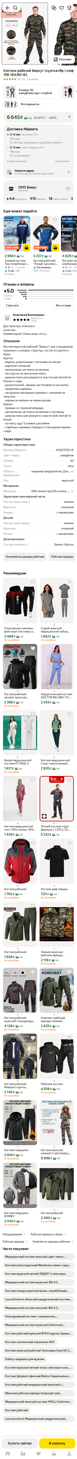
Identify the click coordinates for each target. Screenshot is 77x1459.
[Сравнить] (53, 7)
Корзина (54, 1454)
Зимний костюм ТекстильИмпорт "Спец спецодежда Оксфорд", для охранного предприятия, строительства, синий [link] (16, 262)
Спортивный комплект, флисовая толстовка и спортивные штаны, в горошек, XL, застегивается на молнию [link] (19, 630)
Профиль (69, 1454)
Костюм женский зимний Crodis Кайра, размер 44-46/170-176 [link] (55, 1152)
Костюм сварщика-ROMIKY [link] (16, 1214)
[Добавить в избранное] (61, 7)
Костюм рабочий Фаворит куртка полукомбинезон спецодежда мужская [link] (18, 1085)
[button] (31, 92)
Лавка (23, 1454)
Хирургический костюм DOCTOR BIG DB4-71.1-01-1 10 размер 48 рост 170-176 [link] (56, 696)
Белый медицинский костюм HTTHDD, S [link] (17, 762)
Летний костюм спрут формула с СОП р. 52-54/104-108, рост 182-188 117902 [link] (55, 828)
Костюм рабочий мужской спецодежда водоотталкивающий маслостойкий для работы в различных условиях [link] (18, 1019)
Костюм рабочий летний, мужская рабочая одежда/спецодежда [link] (15, 696)
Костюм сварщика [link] (16, 1150)
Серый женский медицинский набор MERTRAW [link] (54, 630)
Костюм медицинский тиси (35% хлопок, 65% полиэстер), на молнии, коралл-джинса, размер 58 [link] (20, 828)
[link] (38, 1256)
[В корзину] (26, 248)
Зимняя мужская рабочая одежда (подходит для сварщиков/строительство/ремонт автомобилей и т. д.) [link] (55, 953)
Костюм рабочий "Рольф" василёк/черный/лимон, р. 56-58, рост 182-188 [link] (44, 262)
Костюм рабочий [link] (15, 889)
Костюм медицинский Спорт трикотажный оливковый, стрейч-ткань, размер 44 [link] (55, 762)
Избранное (38, 1454)
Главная (7, 1454)
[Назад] (7, 7)
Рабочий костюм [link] (52, 1084)
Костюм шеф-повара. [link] (54, 889)
